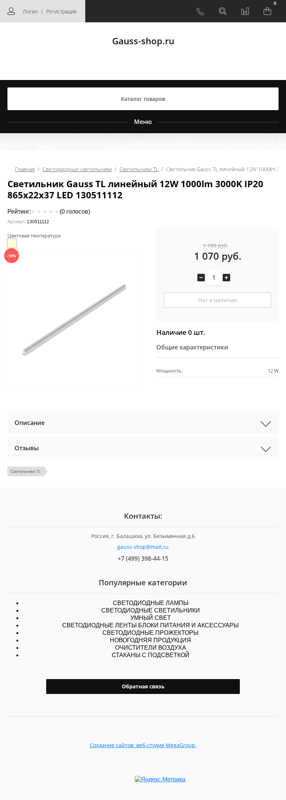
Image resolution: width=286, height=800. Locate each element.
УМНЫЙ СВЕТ (150, 618)
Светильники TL (139, 169)
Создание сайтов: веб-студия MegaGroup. (143, 745)
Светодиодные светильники (77, 169)
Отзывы (27, 448)
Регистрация (61, 11)
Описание (30, 423)
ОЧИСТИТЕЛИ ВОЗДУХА (150, 647)
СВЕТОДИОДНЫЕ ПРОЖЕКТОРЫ (150, 633)
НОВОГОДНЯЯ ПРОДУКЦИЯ (150, 640)
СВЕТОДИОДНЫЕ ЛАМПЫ (150, 603)
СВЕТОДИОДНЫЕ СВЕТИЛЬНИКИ (150, 610)
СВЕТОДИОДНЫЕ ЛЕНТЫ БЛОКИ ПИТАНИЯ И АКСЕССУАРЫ (150, 625)
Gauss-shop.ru (143, 41)
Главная (25, 169)
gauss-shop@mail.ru (143, 546)
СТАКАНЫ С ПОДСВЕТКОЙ (151, 655)
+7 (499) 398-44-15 (143, 558)
